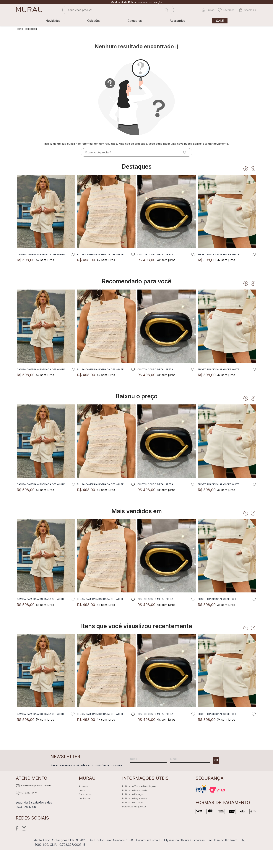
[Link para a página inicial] (20, 29)
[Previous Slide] (245, 168)
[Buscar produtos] (166, 10)
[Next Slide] (253, 168)
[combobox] (118, 10)
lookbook (31, 28)
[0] (246, 10)
